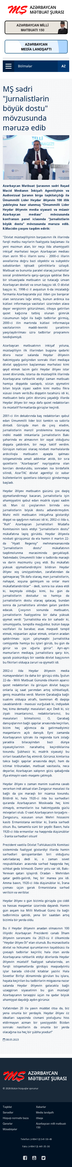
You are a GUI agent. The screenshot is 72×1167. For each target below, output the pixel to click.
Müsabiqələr (10, 1129)
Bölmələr (25, 66)
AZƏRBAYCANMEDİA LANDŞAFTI (36, 47)
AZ (63, 66)
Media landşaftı (45, 1112)
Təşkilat (7, 1107)
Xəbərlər (41, 1107)
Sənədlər (8, 1112)
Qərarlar (8, 1123)
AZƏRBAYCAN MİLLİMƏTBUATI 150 (32, 27)
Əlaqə (39, 1118)
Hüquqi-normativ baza (16, 1118)
